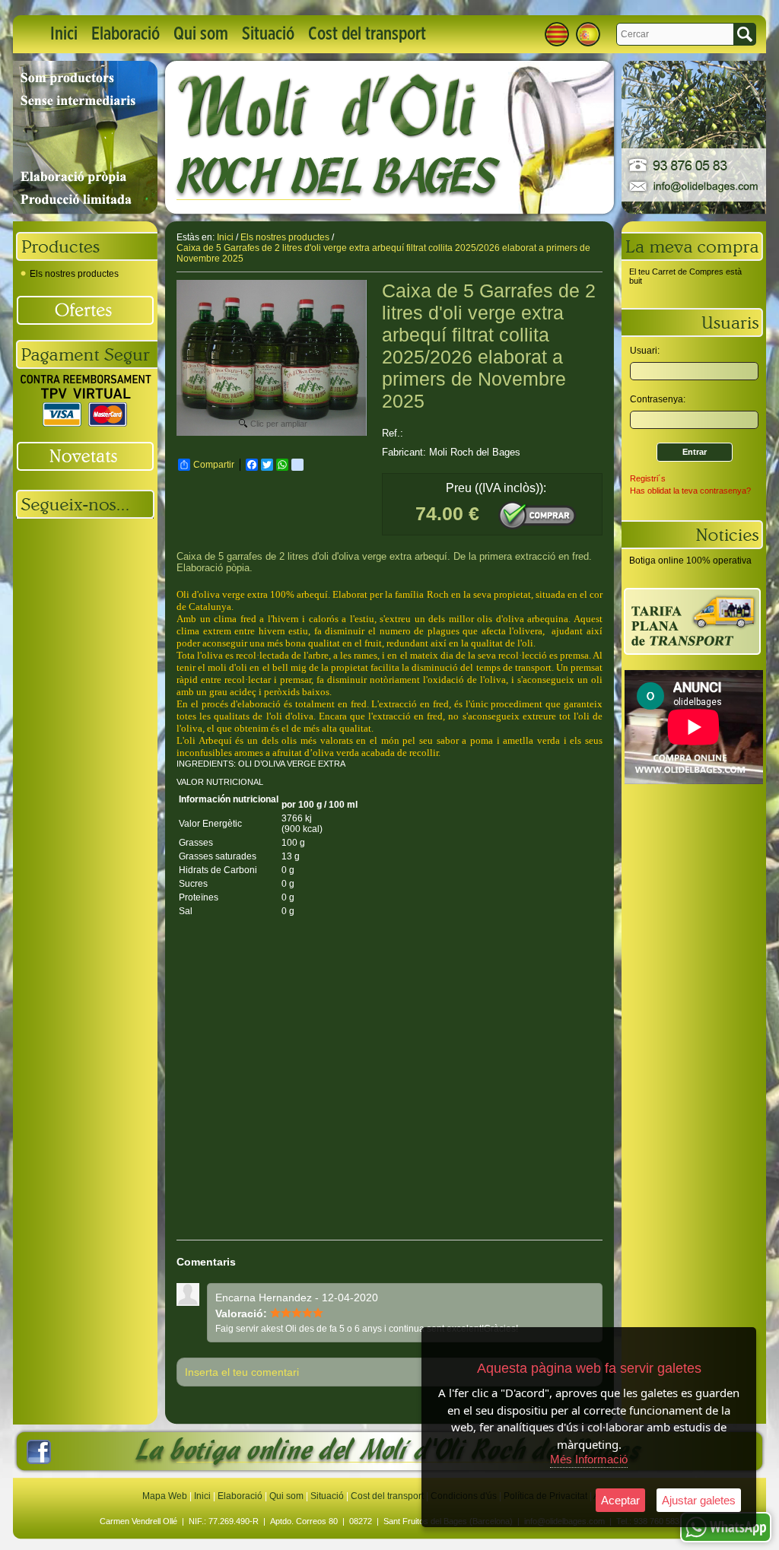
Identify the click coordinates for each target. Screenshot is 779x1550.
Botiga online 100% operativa (690, 560)
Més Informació (589, 1459)
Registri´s (648, 478)
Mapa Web (165, 1496)
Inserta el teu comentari (242, 1372)
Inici (64, 34)
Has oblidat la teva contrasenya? (690, 490)
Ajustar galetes (699, 1500)
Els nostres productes (74, 273)
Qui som (200, 34)
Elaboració (125, 34)
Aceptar (620, 1500)
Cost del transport (367, 34)
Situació (268, 34)
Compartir (213, 464)
